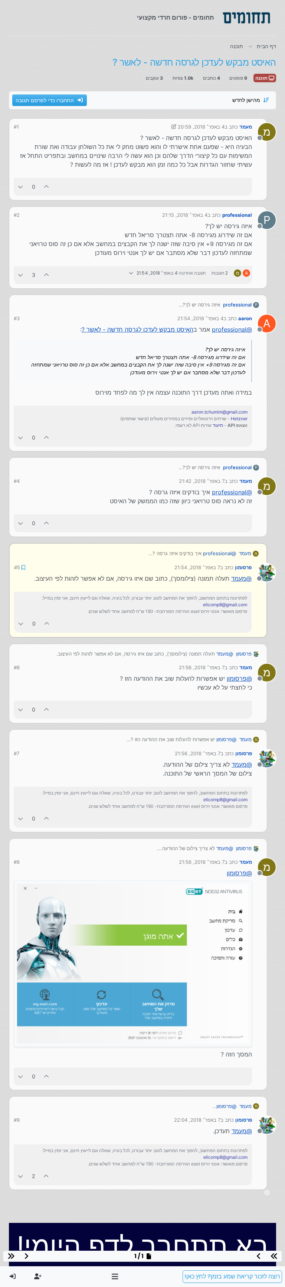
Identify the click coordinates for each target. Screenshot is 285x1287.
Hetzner (239, 418)
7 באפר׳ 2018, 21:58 (202, 862)
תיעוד (218, 425)
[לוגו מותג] (246, 18)
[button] (115, 1276)
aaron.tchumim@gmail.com (219, 412)
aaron (245, 318)
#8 (17, 862)
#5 (17, 567)
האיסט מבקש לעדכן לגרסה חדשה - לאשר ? (137, 329)
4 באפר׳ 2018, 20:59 (201, 127)
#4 (17, 481)
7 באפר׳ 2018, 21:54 (197, 567)
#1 (16, 127)
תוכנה (262, 78)
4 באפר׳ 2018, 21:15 (184, 215)
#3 (17, 318)
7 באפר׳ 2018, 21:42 (202, 481)
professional (237, 215)
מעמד (245, 127)
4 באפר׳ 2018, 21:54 (200, 318)
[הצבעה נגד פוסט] (20, 186)
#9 (17, 1120)
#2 (17, 215)
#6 (17, 667)
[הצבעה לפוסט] (46, 186)
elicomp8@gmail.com (225, 604)
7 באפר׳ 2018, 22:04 (197, 1120)
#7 (16, 753)
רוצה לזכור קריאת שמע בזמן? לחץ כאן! (232, 1276)
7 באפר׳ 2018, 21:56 (202, 667)
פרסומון (243, 567)
